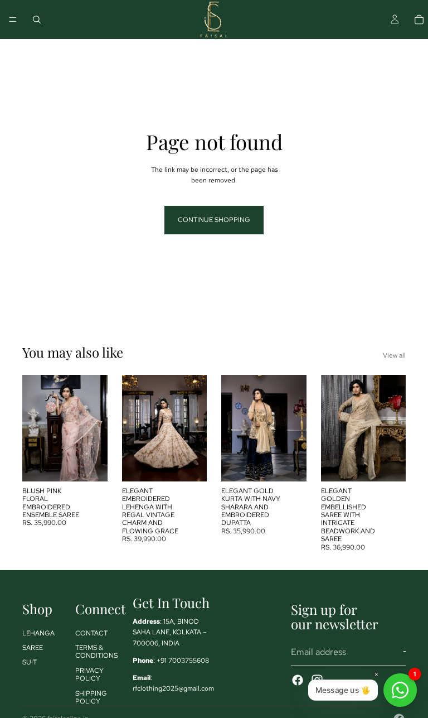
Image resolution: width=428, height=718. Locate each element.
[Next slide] (95, 428)
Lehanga (38, 632)
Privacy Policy (89, 674)
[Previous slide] (34, 428)
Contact (91, 632)
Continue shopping (214, 219)
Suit (29, 662)
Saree (32, 647)
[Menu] (13, 19)
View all (394, 355)
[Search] (37, 19)
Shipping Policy (91, 696)
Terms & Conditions (96, 651)
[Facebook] (297, 679)
